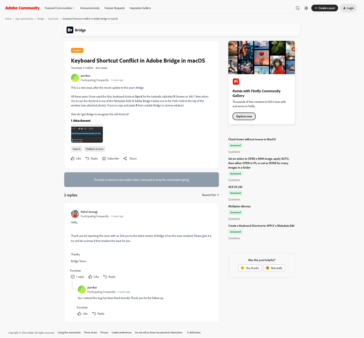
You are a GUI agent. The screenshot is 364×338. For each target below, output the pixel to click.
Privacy (104, 332)
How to (76, 148)
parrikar (85, 75)
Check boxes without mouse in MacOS (252, 139)
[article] (141, 244)
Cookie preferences (122, 332)
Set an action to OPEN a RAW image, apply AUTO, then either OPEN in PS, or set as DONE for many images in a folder (258, 163)
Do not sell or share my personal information (158, 332)
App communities (24, 18)
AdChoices (195, 332)
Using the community (69, 332)
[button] (324, 8)
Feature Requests (114, 8)
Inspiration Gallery (140, 8)
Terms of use (90, 332)
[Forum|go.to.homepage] (22, 8)
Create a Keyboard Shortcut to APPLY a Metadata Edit (261, 225)
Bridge (40, 18)
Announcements (89, 8)
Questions (53, 18)
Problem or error (94, 148)
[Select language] (306, 8)
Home (8, 18)
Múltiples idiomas (239, 206)
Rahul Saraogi (89, 211)
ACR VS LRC (235, 187)
